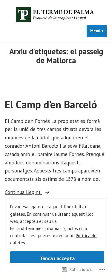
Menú (98, 30)
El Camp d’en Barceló (51, 104)
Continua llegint (23, 192)
